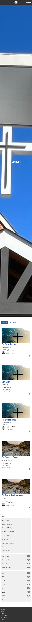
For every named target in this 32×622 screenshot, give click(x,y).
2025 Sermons (7, 535)
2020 (15, 596)
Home (3, 609)
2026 (15, 573)
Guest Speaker (15, 564)
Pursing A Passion (8, 543)
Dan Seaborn (15, 556)
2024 (15, 581)
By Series (13, 322)
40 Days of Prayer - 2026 (10, 531)
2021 (15, 592)
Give (2, 619)
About (3, 611)
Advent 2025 (6, 539)
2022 (15, 588)
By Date (4, 322)
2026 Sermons (7, 524)
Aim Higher (6, 520)
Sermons (4, 617)
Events (3, 613)
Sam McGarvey (15, 567)
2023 (15, 584)
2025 (15, 577)
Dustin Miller (15, 560)
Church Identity (7, 528)
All (3, 600)
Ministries (4, 615)
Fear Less (5, 547)
